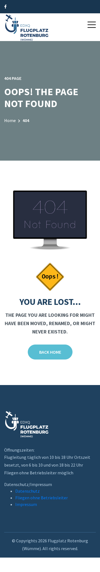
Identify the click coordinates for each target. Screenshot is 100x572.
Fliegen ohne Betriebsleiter (41, 497)
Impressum (26, 504)
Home (10, 120)
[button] (92, 25)
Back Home (50, 352)
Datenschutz (27, 491)
